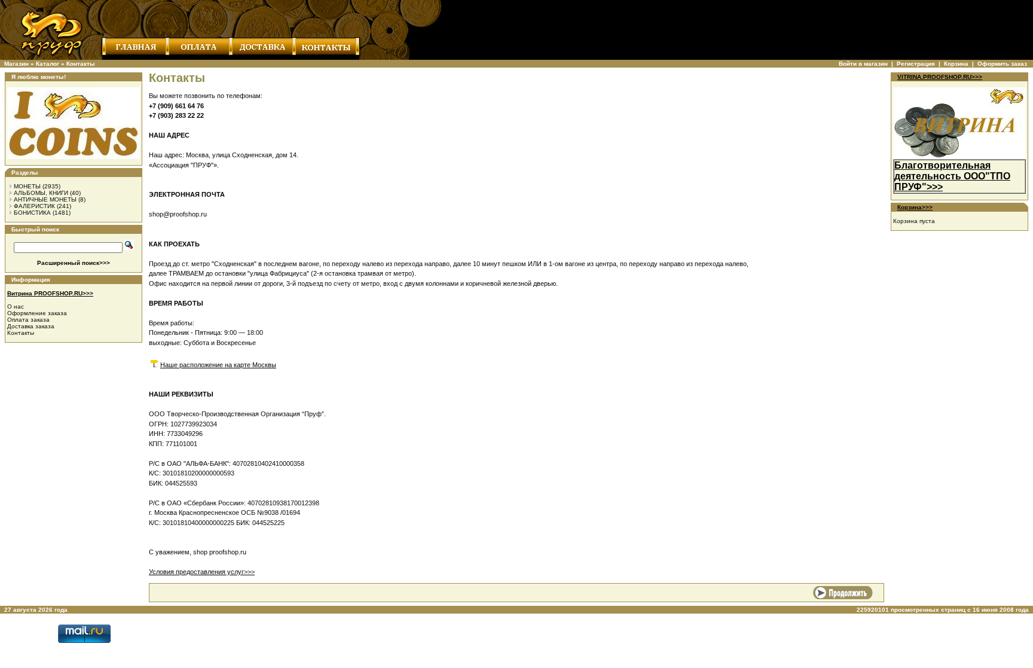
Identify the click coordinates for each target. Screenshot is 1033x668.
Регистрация (916, 63)
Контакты (80, 63)
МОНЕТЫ (27, 186)
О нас (15, 306)
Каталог (47, 63)
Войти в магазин (863, 63)
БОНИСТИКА (32, 212)
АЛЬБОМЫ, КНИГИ (41, 193)
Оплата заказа (28, 319)
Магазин (16, 63)
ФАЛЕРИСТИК (34, 206)
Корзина (956, 63)
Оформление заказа (37, 313)
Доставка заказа (30, 326)
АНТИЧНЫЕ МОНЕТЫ (45, 199)
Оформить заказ (1002, 63)
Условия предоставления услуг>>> (202, 571)
